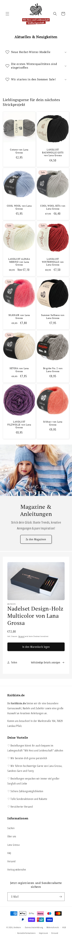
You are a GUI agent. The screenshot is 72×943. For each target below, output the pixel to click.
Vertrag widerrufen (16, 869)
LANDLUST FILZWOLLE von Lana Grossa (19, 424)
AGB (64, 927)
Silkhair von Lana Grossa (52, 423)
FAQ (9, 853)
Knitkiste (17, 927)
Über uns (11, 836)
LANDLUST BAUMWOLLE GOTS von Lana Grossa (52, 152)
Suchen (11, 828)
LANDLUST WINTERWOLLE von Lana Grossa (53, 262)
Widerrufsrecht (53, 927)
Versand (21, 636)
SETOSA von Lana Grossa (19, 370)
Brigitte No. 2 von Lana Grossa (53, 370)
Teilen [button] (14, 662)
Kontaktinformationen (26, 933)
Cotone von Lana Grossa (19, 151)
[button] (7, 14)
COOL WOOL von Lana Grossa (19, 207)
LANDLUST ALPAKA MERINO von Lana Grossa (19, 262)
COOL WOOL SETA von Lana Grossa (52, 207)
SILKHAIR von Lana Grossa (19, 316)
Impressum (43, 933)
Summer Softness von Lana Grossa (52, 316)
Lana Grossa (13, 844)
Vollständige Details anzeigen (45, 662)
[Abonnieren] (60, 896)
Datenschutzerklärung (34, 927)
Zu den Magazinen (36, 539)
